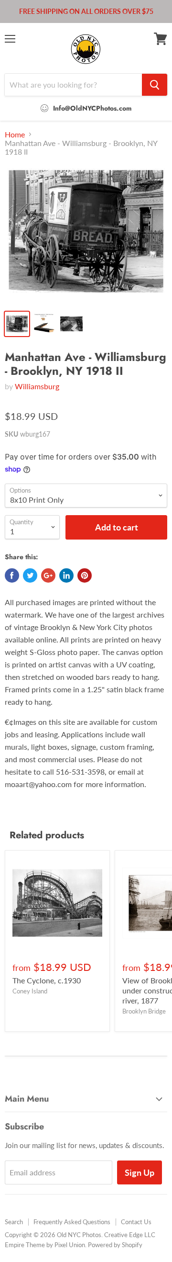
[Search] (154, 85)
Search (14, 1222)
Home (15, 134)
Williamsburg (37, 386)
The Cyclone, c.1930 (46, 980)
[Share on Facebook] (12, 575)
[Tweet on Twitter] (30, 575)
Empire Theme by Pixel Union (45, 1245)
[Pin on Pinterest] (84, 575)
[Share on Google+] (48, 575)
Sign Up (139, 1172)
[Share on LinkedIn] (66, 575)
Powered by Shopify (115, 1245)
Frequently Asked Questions (71, 1222)
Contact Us (136, 1222)
